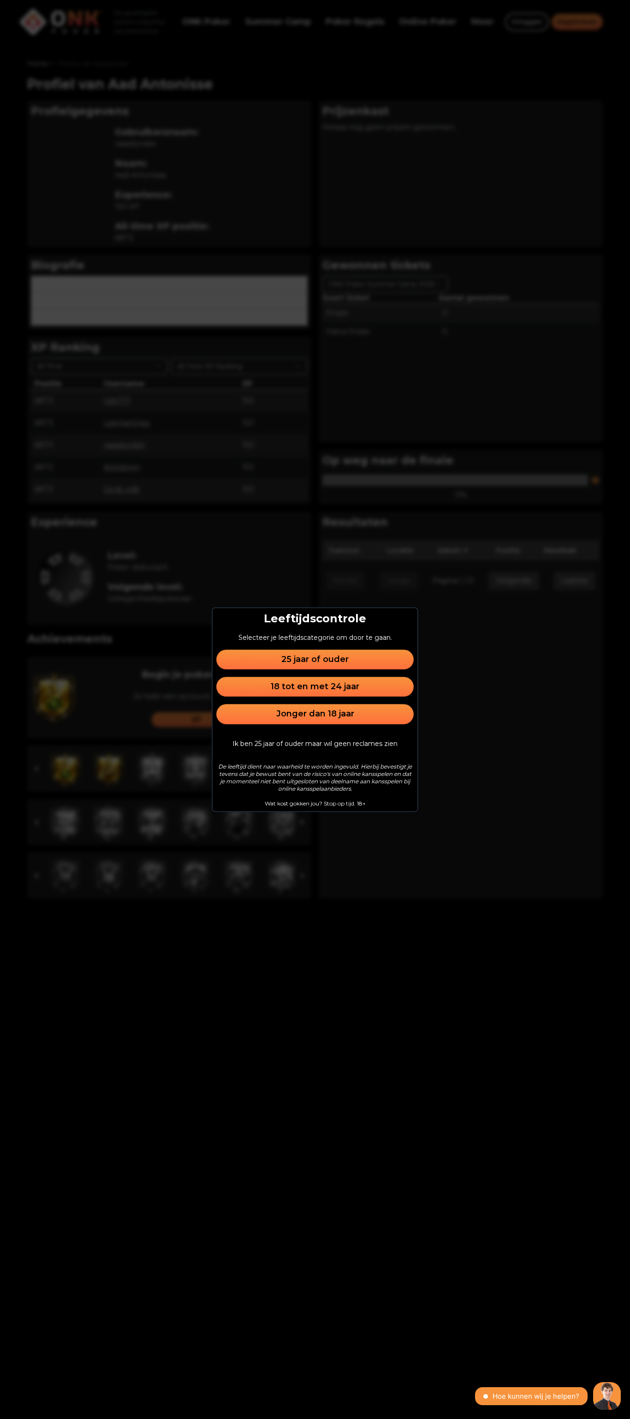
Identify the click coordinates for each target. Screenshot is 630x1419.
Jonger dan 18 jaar (315, 714)
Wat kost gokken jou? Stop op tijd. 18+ (315, 803)
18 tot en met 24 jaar (315, 686)
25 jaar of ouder (315, 659)
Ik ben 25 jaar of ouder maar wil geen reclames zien (315, 743)
